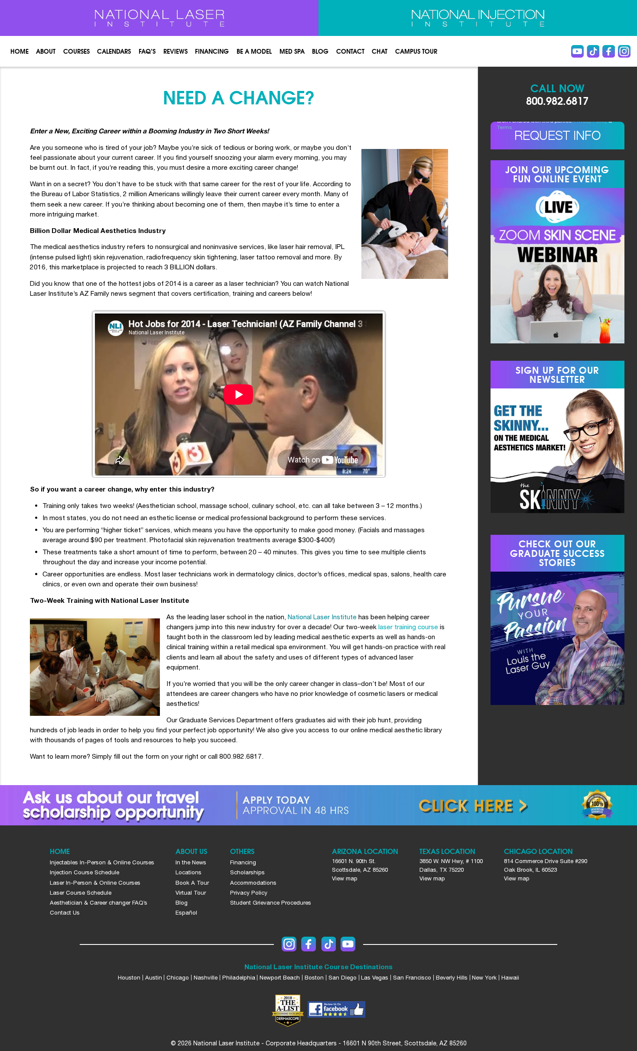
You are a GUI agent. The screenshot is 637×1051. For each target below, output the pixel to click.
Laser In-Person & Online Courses (95, 882)
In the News (191, 862)
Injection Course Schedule (84, 872)
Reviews (175, 51)
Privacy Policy (248, 892)
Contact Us (65, 912)
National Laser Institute (322, 617)
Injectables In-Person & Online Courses (102, 862)
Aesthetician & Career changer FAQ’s (98, 902)
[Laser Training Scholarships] (318, 805)
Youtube (577, 51)
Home (19, 51)
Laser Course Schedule (80, 892)
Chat (379, 51)
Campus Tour (416, 51)
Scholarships (247, 872)
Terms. (505, 127)
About (45, 51)
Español (186, 912)
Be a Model (254, 51)
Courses (76, 51)
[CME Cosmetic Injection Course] (478, 18)
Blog (320, 51)
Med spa (292, 51)
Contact (350, 51)
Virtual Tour (191, 892)
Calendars (114, 51)
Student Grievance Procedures (270, 902)
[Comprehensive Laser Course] (159, 18)
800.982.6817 (557, 100)
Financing (212, 51)
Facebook (608, 51)
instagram (624, 51)
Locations (189, 872)
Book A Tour (192, 882)
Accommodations (253, 882)
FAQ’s (147, 51)
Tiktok (593, 51)
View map (345, 878)
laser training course (408, 627)
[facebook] (336, 1010)
